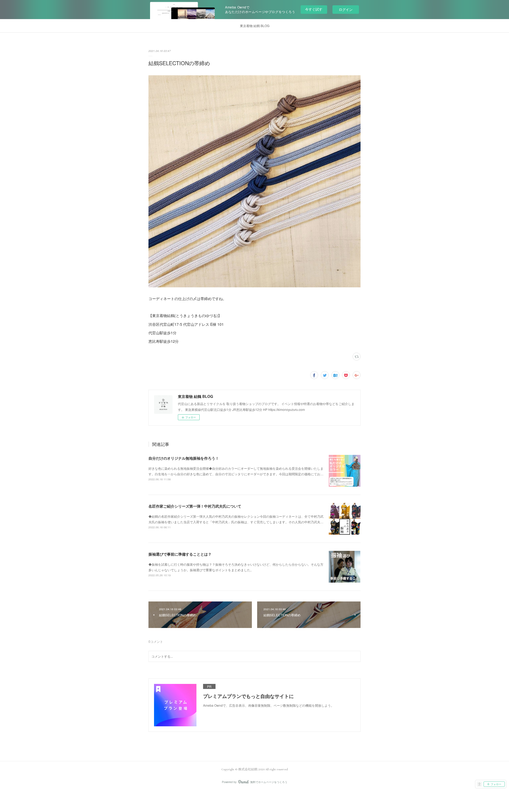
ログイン (346, 9)
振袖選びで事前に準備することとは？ (180, 554)
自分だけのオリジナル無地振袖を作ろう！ (183, 458)
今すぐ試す (313, 9)
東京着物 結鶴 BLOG (254, 25)
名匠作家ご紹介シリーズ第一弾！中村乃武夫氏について (194, 506)
